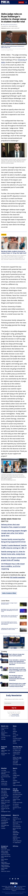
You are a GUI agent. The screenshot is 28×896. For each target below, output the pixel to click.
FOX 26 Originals (16, 790)
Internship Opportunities (16, 832)
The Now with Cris (5, 819)
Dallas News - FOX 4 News (5, 751)
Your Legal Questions (15, 762)
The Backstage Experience (4, 823)
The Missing (15, 806)
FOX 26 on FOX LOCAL (4, 728)
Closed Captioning (17, 840)
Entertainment (6, 815)
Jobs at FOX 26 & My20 (17, 829)
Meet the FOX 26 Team (17, 819)
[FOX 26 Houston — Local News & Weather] (5, 2)
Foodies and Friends (17, 802)
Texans (14, 772)
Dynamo (15, 777)
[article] (14, 243)
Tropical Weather (5, 775)
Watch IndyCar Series (4, 860)
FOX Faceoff (16, 797)
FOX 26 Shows (5, 789)
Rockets (15, 773)
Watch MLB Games (5, 854)
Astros (14, 770)
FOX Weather (4, 785)
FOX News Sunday (17, 738)
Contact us (15, 817)
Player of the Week (17, 785)
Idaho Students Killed (13, 26)
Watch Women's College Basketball (5, 866)
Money (14, 736)
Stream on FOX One (4, 847)
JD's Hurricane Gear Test (5, 777)
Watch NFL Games (5, 850)
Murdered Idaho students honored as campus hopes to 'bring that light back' (14, 252)
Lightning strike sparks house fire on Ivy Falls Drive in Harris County (9, 629)
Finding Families (16, 752)
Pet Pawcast (16, 804)
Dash (14, 779)
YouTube (3, 737)
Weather (4, 768)
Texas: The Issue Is (5, 805)
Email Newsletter (17, 826)
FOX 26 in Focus (16, 796)
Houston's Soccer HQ (17, 808)
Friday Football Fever (16, 783)
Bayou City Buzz (5, 806)
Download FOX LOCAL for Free (12, 636)
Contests (3, 828)
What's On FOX (16, 825)
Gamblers (15, 780)
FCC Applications (17, 842)
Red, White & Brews (17, 794)
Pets (14, 755)
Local (14, 728)
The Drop (3, 817)
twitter (12, 879)
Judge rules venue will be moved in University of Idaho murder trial (12, 47)
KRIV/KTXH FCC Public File (16, 838)
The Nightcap (4, 794)
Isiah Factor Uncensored (4, 791)
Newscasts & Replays (4, 733)
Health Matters (16, 754)
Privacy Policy (15, 714)
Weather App (4, 781)
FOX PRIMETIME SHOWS (5, 826)
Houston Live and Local (5, 809)
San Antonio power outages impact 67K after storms (9, 603)
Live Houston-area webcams (5, 772)
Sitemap (15, 743)
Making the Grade (17, 748)
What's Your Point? (5, 800)
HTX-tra (15, 846)
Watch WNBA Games (4, 869)
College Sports (16, 775)
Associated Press (4, 26)
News (14, 726)
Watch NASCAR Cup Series (5, 857)
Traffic (2, 779)
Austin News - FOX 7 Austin (5, 754)
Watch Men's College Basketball (5, 863)
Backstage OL (4, 820)
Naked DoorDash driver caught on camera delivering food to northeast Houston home (17, 685)
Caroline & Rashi (17, 792)
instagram (15, 879)
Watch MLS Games (5, 871)
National (15, 731)
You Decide (15, 735)
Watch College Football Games (5, 852)
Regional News (4, 747)
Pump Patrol (4, 783)
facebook (10, 879)
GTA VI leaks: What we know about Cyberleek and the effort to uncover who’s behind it (9, 623)
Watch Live (21, 2)
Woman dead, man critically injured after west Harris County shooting (9, 616)
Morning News (17, 747)
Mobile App (15, 834)
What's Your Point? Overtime (5, 802)
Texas (14, 729)
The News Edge (4, 795)
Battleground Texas (5, 811)
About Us (16, 815)
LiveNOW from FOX (5, 735)
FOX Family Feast (17, 764)
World (14, 733)
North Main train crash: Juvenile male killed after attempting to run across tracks (9, 610)
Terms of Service (15, 716)
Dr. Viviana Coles (17, 750)
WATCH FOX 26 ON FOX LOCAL (17, 822)
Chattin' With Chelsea (4, 798)
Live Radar (3, 770)
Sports (15, 768)
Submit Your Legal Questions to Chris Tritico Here (17, 759)
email (18, 879)
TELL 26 (3, 731)
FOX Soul (3, 739)
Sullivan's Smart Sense (16, 740)
